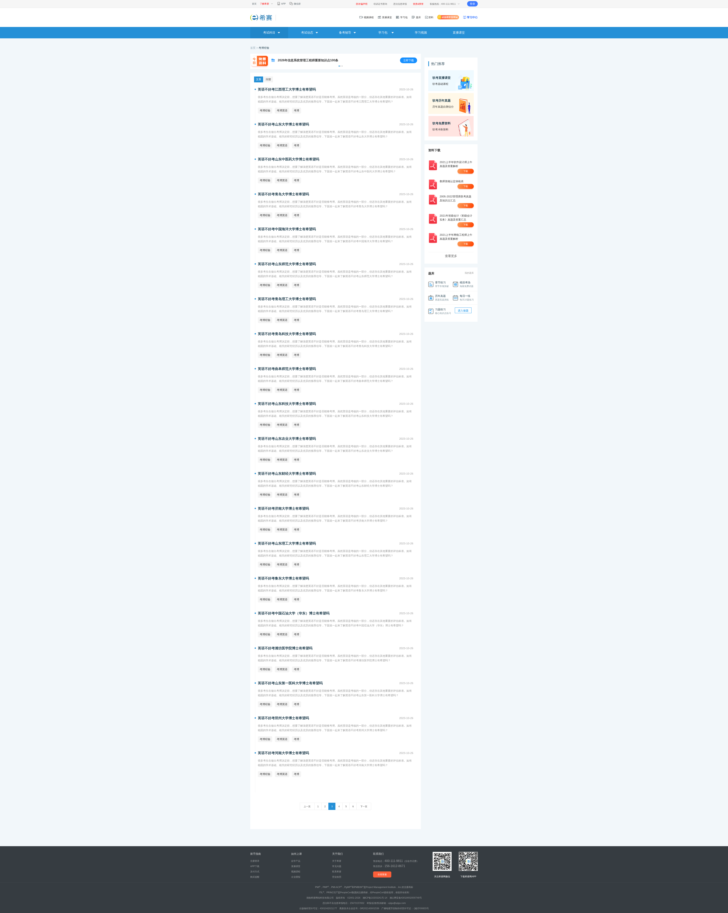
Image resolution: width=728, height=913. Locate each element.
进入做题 (463, 310)
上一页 (307, 806)
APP (283, 3)
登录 (472, 3)
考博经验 (264, 47)
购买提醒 (254, 877)
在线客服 (382, 874)
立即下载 (408, 60)
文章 (258, 79)
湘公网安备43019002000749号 (406, 897)
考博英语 (282, 110)
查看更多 (451, 256)
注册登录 (254, 861)
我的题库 (469, 273)
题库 (418, 17)
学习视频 (421, 32)
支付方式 (254, 871)
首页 (254, 3)
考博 (296, 110)
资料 (430, 17)
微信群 (297, 3)
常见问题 (336, 866)
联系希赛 (336, 871)
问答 (268, 79)
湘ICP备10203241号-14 (375, 897)
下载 (465, 171)
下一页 (363, 806)
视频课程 (368, 17)
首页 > (254, 47)
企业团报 (295, 877)
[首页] (261, 17)
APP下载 (254, 866)
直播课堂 (386, 17)
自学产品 (295, 861)
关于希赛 (336, 861)
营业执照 (336, 877)
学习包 (403, 17)
